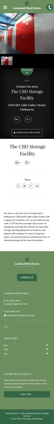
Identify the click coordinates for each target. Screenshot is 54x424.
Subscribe (25, 394)
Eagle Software (37, 419)
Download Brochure (28, 133)
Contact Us (27, 277)
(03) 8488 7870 (13, 311)
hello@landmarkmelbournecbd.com (20, 315)
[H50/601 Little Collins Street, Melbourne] (27, 33)
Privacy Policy (16, 419)
